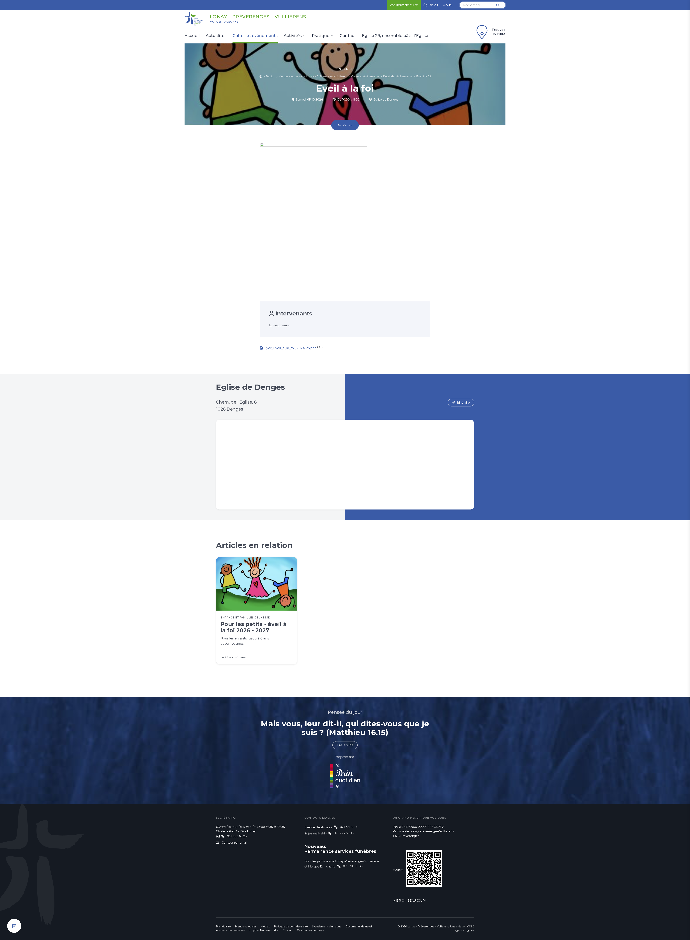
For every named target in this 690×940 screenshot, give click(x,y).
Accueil (192, 36)
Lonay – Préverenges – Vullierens (258, 16)
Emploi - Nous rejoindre (263, 930)
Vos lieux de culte (404, 5)
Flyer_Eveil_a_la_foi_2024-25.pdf (290, 348)
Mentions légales (245, 926)
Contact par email (234, 842)
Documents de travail (358, 926)
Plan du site (223, 926)
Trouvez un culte (498, 32)
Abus (447, 5)
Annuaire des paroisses (230, 930)
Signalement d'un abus (326, 926)
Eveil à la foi (423, 76)
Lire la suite (345, 745)
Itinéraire (463, 402)
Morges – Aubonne (224, 21)
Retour (347, 125)
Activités (293, 36)
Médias (265, 926)
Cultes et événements (255, 36)
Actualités (216, 36)
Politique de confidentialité (291, 926)
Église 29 (430, 5)
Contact (348, 36)
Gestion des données (310, 930)
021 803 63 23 (237, 836)
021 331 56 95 (349, 827)
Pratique (320, 36)
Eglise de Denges (385, 99)
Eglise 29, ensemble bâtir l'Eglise (395, 36)
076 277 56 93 (344, 833)
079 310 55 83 (353, 866)
